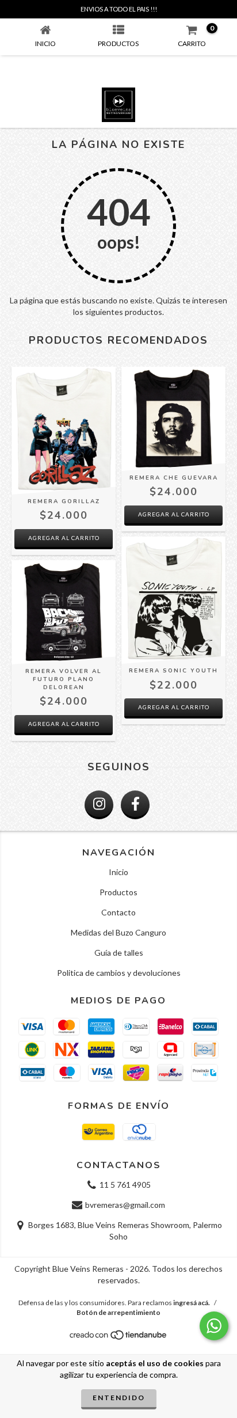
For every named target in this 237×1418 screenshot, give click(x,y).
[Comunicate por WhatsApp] (214, 1325)
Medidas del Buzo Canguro (118, 932)
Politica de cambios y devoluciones (119, 973)
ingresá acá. (191, 1302)
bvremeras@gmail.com (125, 1205)
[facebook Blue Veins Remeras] (135, 804)
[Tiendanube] (118, 1337)
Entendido (119, 1397)
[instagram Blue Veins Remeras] (99, 804)
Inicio (118, 872)
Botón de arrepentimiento (118, 1312)
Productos (118, 892)
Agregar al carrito (64, 537)
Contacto (118, 912)
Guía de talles (118, 952)
